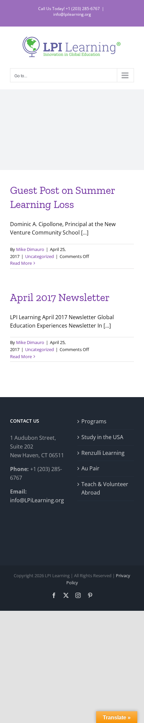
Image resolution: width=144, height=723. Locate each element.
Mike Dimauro (30, 249)
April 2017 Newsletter (60, 297)
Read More (21, 263)
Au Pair (90, 468)
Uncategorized (39, 256)
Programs (93, 421)
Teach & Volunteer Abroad (104, 488)
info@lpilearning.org (72, 14)
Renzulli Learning (103, 453)
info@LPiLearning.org (37, 500)
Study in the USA (102, 437)
